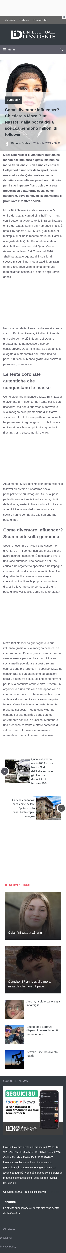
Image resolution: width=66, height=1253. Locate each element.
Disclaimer (24, 20)
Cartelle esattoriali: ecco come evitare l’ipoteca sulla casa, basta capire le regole (23, 808)
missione (31, 689)
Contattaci (54, 1192)
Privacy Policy (40, 20)
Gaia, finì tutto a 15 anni (25, 932)
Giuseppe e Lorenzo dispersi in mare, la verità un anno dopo (42, 1030)
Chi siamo (10, 20)
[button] (61, 49)
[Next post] (61, 808)
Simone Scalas (20, 143)
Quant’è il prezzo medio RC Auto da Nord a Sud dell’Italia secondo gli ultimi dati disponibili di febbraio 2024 (42, 771)
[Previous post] (4, 771)
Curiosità (13, 100)
